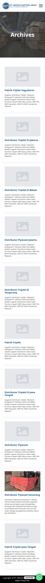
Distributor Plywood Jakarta (21, 240)
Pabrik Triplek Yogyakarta (19, 90)
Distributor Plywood (16, 445)
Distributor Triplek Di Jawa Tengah (20, 393)
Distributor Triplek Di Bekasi (21, 190)
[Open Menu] (41, 6)
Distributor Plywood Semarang (22, 495)
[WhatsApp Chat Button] (39, 577)
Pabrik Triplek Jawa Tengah (20, 547)
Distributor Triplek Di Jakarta (21, 140)
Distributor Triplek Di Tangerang (17, 291)
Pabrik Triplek (13, 342)
